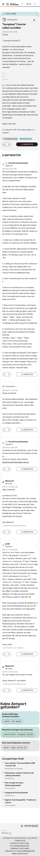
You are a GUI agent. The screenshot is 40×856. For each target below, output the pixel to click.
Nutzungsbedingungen (19, 846)
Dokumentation (10, 788)
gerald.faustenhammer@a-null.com (15, 462)
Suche (22, 4)
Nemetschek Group (20, 854)
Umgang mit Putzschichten (16, 793)
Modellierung (9, 778)
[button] (4, 144)
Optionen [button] (36, 13)
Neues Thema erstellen (15, 748)
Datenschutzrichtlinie (19, 843)
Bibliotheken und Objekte (14, 768)
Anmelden (35, 4)
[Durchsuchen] (4, 4)
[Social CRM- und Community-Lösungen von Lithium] (6, 832)
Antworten (28, 144)
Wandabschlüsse (26, 139)
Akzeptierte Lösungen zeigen (18, 734)
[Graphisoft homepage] (29, 826)
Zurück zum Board (12, 721)
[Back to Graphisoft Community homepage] (13, 4)
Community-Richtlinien (19, 848)
